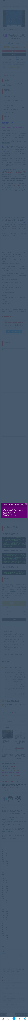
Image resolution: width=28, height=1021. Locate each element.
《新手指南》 (11, 514)
